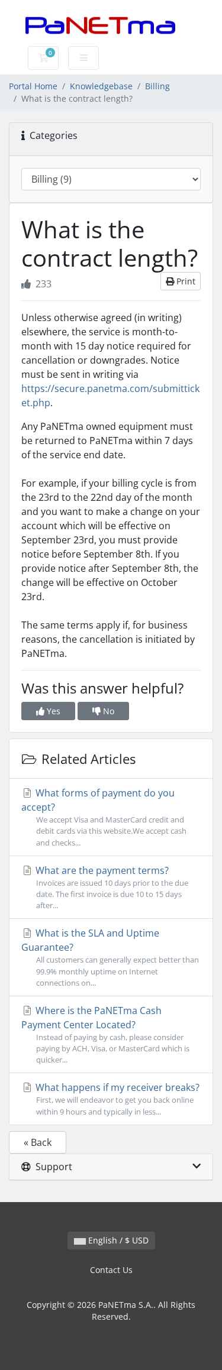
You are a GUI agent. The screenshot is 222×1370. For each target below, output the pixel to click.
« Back (38, 1142)
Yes (52, 711)
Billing (157, 86)
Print (184, 281)
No (107, 711)
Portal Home (33, 86)
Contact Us (111, 1269)
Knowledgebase (101, 86)
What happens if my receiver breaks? (116, 1098)
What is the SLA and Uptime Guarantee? (110, 957)
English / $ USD (117, 1240)
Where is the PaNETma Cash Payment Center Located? (105, 1034)
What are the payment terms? (110, 887)
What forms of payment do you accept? (103, 816)
